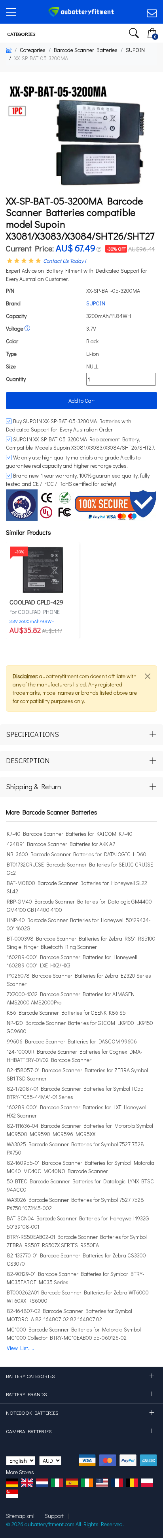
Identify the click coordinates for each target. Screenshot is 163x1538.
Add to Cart (81, 400)
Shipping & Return (33, 786)
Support (54, 1515)
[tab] (81, 734)
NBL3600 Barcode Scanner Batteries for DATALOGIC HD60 (76, 854)
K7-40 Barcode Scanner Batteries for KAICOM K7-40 (70, 833)
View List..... (20, 1348)
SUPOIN (135, 50)
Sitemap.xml (20, 1515)
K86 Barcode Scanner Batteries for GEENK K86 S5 (66, 1012)
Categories (21, 33)
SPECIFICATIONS (32, 734)
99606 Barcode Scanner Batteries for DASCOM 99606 (72, 1041)
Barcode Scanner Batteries (86, 50)
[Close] (147, 676)
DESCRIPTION (27, 760)
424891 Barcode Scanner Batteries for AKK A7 (61, 844)
